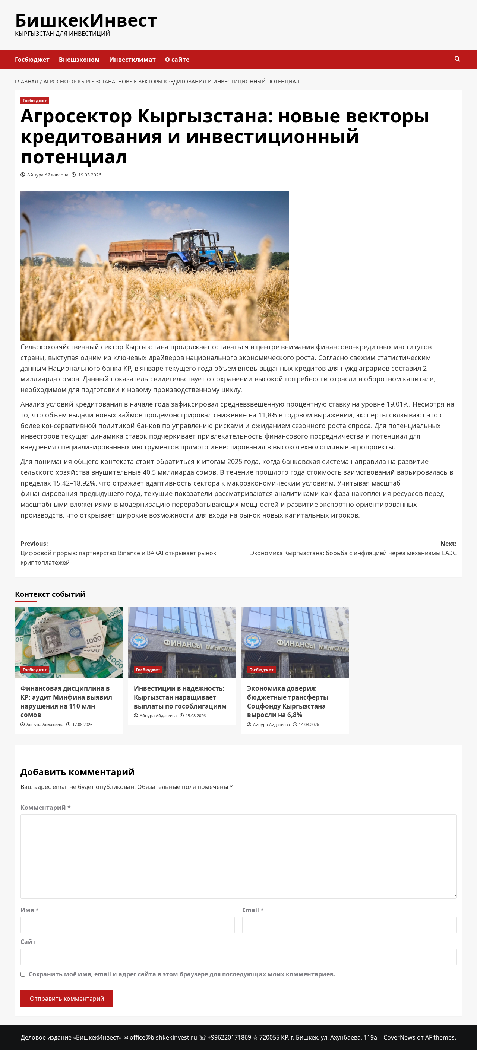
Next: (353, 548)
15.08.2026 (196, 715)
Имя (29, 910)
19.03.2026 (89, 175)
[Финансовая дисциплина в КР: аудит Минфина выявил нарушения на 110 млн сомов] (69, 643)
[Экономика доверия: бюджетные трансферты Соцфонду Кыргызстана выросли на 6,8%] (295, 643)
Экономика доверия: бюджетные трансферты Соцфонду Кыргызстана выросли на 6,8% (287, 701)
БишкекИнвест (86, 20)
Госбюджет (32, 59)
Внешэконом (79, 59)
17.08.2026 (82, 724)
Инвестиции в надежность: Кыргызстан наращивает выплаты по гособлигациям (180, 697)
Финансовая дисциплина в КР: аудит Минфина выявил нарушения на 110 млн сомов (66, 701)
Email (253, 910)
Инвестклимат (132, 59)
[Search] (457, 59)
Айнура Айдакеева (48, 175)
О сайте (177, 59)
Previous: (118, 553)
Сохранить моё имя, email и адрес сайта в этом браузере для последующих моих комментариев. (182, 974)
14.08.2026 (309, 724)
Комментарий (45, 808)
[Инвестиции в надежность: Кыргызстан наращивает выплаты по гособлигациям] (182, 643)
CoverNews (399, 1037)
